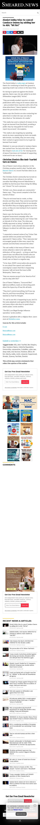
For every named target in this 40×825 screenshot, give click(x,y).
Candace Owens (12, 347)
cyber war (32, 349)
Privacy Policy (18, 810)
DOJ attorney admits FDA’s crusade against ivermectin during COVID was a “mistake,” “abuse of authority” (23, 700)
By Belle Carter (20, 659)
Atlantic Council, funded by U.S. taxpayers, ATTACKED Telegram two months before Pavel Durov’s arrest (23, 665)
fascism (17, 352)
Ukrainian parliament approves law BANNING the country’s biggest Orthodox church (22, 752)
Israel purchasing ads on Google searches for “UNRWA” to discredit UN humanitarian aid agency (23, 674)
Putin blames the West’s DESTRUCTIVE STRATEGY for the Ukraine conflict (21, 642)
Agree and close (21, 814)
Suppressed (32, 354)
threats (5, 356)
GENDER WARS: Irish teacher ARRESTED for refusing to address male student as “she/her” (23, 633)
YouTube (18, 356)
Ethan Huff (15, 29)
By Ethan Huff (20, 628)
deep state (6, 352)
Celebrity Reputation (26, 347)
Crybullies (24, 349)
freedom (24, 352)
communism (16, 349)
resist (18, 354)
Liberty (8, 354)
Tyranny (11, 356)
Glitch (30, 352)
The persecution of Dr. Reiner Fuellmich (22, 648)
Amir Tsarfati (22, 345)
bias (4, 347)
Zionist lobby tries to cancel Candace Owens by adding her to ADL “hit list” (23, 625)
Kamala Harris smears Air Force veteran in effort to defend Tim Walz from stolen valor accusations (23, 783)
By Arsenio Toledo (21, 787)
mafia (13, 354)
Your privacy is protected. (11, 387)
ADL (15, 345)
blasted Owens (8, 171)
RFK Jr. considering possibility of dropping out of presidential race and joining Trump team (23, 726)
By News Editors (21, 650)
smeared (24, 354)
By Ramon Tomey (21, 645)
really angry (21, 83)
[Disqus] (20, 491)
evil (12, 352)
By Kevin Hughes (21, 730)
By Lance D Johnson (21, 713)
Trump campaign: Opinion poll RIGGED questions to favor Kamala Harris (21, 775)
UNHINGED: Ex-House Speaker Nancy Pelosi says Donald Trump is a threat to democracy (23, 718)
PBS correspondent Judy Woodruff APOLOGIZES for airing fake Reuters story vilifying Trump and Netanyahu (22, 709)
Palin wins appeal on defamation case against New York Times (21, 692)
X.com (5, 327)
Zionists (25, 356)
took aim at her (17, 151)
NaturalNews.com (9, 331)
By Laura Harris (20, 778)
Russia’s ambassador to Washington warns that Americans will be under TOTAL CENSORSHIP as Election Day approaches (23, 742)
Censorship (7, 349)
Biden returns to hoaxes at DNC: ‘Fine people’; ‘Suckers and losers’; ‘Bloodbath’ (22, 768)
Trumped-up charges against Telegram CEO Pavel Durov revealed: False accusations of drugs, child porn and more (23, 683)
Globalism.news (14, 319)
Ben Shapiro (32, 345)
